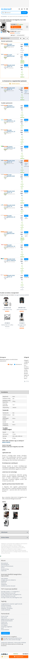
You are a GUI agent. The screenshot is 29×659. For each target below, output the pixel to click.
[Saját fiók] (27, 9)
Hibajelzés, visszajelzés (7, 608)
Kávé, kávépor (4, 578)
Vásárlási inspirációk (6, 607)
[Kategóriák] (19, 9)
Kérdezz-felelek (5, 537)
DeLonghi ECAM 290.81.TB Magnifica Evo (11, 594)
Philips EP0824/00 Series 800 (8, 596)
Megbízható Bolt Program (7, 619)
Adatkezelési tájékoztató (7, 642)
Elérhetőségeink (5, 564)
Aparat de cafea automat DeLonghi (12, 639)
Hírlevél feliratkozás (6, 605)
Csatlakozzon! (5, 633)
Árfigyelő (13, 35)
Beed (2, 628)
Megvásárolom (16, 27)
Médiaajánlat (4, 623)
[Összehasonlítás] (22, 9)
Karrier (3, 567)
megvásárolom (26, 88)
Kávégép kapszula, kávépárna (8, 580)
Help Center (4, 617)
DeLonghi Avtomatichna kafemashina (12, 638)
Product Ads (4, 622)
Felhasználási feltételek (20, 642)
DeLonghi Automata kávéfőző (21, 295)
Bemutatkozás (4, 563)
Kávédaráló (4, 581)
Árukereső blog (5, 569)
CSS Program (4, 625)
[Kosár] (24, 9)
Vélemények (4, 532)
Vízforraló (3, 583)
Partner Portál (4, 616)
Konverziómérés (5, 629)
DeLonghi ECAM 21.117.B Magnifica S (10, 591)
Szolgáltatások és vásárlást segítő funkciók (11, 604)
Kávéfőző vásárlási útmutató (8, 586)
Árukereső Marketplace (7, 620)
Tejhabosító (4, 584)
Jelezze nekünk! (6, 442)
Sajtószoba (3, 570)
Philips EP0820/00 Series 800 (8, 593)
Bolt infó (5, 48)
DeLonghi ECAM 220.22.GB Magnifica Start (11, 597)
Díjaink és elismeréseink (7, 566)
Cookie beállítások (5, 610)
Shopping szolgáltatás (6, 626)
